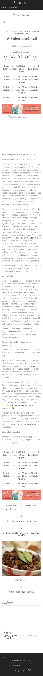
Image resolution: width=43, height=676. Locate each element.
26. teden (26, 87)
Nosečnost (35, 31)
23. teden (21, 82)
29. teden (16, 90)
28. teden (7, 90)
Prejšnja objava (11, 505)
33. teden (7, 98)
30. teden (26, 90)
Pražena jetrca (22, 579)
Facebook (14, 2)
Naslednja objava (31, 505)
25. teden (16, 87)
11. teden (13, 69)
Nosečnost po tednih (22, 33)
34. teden (21, 93)
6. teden (7, 66)
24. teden (7, 87)
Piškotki (12, 663)
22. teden (35, 79)
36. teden (35, 98)
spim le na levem (29, 366)
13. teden (32, 69)
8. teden (23, 66)
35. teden (26, 98)
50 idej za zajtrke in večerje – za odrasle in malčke (21, 534)
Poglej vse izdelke (29, 635)
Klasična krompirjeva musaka (21, 521)
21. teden (26, 79)
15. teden (7, 77)
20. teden (16, 79)
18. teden (35, 77)
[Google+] (20, 57)
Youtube (20, 2)
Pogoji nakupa (14, 665)
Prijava (3, 7)
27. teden (35, 87)
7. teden (15, 66)
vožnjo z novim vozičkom (20, 405)
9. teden (31, 66)
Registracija (13, 7)
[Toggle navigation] (4, 22)
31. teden (35, 90)
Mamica (27, 31)
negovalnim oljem (9, 332)
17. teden (26, 77)
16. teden (16, 77)
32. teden (21, 479)
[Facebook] (4, 57)
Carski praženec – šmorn (21, 591)
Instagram (26, 2)
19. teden (7, 79)
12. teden (23, 69)
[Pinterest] (27, 57)
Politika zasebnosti (24, 663)
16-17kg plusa (27, 238)
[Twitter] (12, 57)
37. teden (21, 100)
